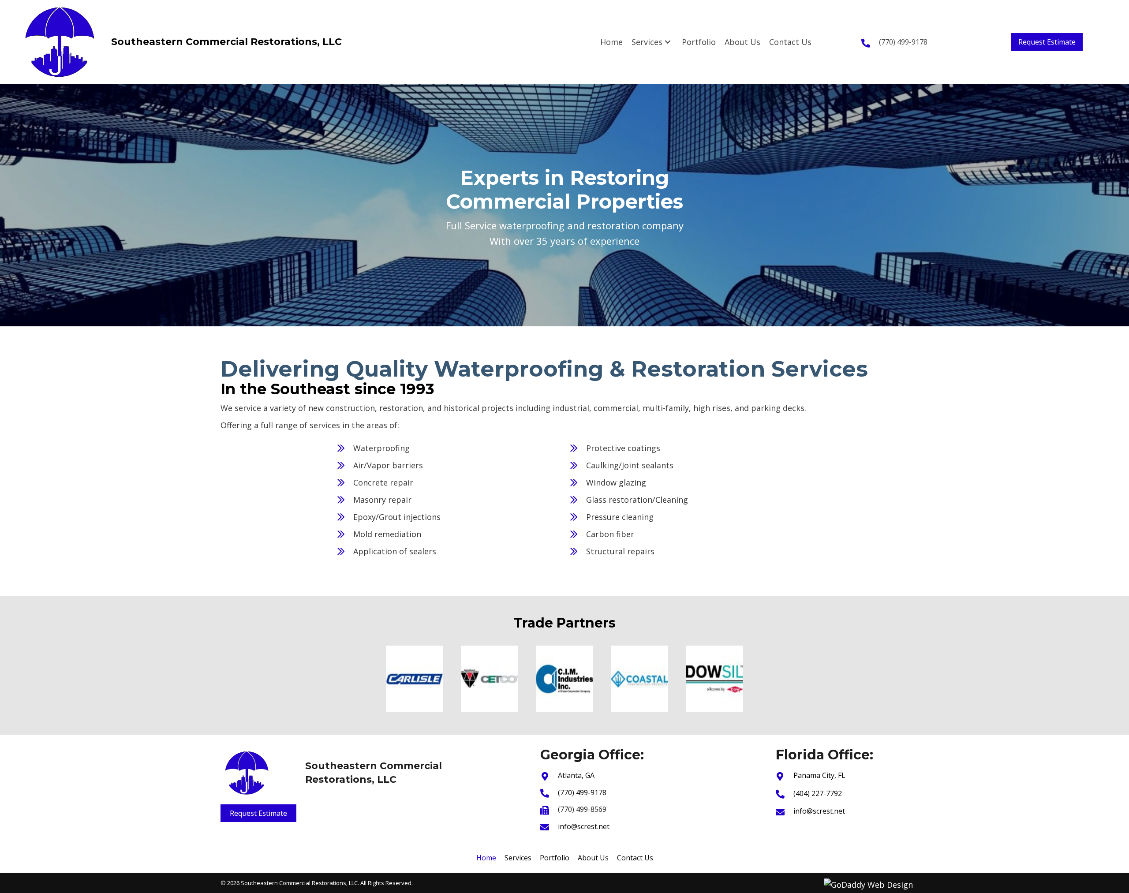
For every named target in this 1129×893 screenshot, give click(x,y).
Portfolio (554, 858)
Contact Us (635, 858)
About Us (593, 858)
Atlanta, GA (576, 775)
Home (486, 858)
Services (518, 858)
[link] (611, 42)
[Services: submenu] (667, 42)
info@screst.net (583, 826)
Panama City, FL (819, 775)
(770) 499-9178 (903, 42)
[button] (1047, 42)
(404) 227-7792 (817, 793)
